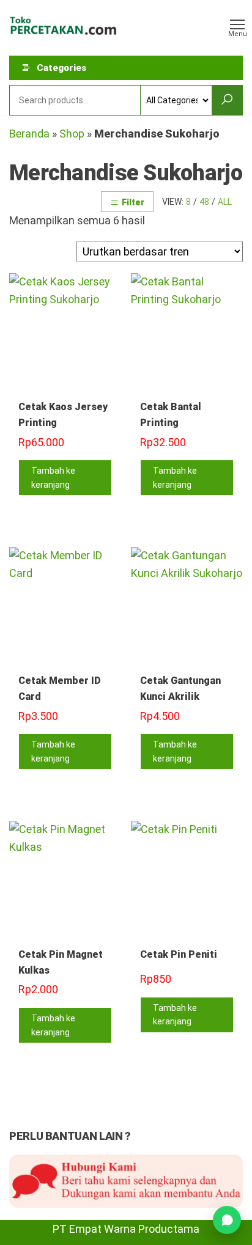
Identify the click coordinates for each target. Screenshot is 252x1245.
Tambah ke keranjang (53, 477)
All (225, 202)
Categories (61, 67)
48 (204, 202)
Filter (133, 202)
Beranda (29, 133)
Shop (71, 133)
